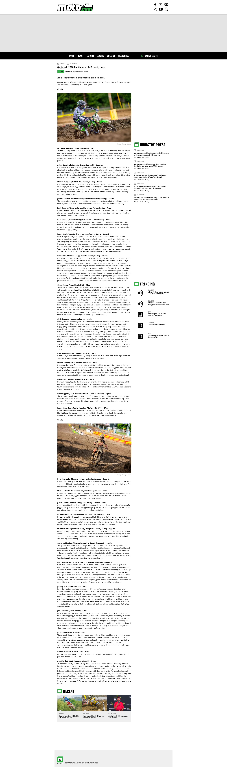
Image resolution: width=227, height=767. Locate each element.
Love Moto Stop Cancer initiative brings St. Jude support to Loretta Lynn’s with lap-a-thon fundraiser (151, 198)
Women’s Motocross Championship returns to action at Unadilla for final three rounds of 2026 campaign (150, 165)
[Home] (75, 7)
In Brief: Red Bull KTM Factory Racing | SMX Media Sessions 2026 (158, 303)
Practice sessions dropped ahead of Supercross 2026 (158, 336)
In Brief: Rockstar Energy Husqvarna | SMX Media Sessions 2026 (158, 293)
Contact (68, 763)
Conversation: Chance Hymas (156, 324)
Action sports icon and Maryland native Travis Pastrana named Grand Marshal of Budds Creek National (150, 176)
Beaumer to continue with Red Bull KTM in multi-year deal (69, 717)
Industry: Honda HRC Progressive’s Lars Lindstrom (118, 717)
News (80, 55)
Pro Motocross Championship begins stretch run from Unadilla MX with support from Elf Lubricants (150, 187)
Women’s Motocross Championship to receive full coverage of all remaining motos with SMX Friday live (151, 154)
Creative (111, 55)
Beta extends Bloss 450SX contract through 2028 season (93, 717)
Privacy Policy (78, 763)
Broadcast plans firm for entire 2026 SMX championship (157, 314)
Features (90, 55)
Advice (100, 55)
